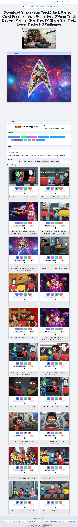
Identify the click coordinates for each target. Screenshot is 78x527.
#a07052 (44, 161)
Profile (30, 155)
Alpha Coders (4, 2)
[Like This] (25, 257)
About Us (4, 521)
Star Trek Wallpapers (50, 6)
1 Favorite (33, 136)
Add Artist (18, 126)
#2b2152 (38, 161)
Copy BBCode (40, 140)
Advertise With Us (46, 521)
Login (70, 1)
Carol (64, 155)
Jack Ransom (24, 150)
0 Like (24, 136)
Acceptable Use (31, 521)
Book (13, 155)
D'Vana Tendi (46, 150)
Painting (17, 155)
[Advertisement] (39, 110)
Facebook (21, 155)
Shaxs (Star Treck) (16, 150)
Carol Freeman (31, 150)
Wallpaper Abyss (29, 6)
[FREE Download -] (17, 188)
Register (74, 1)
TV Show (66, 150)
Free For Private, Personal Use (52, 126)
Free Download (14, 136)
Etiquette (38, 521)
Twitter (26, 155)
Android (57, 155)
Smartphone (35, 155)
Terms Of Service (23, 521)
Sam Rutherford (39, 150)
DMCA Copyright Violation (56, 521)
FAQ (9, 521)
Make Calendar (43, 136)
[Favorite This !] (21, 188)
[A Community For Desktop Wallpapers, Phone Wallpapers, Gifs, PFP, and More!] (23, 6)
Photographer (41, 155)
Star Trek (60, 150)
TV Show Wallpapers (39, 6)
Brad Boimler (22, 196)
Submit (59, 1)
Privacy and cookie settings (70, 521)
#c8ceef (41, 161)
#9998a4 (47, 161)
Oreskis (36, 126)
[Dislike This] (30, 188)
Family (61, 155)
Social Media (47, 155)
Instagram (52, 155)
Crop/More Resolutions (57, 136)
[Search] (36, 2)
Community (65, 1)
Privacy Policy (15, 521)
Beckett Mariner (54, 150)
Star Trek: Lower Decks (13, 152)
